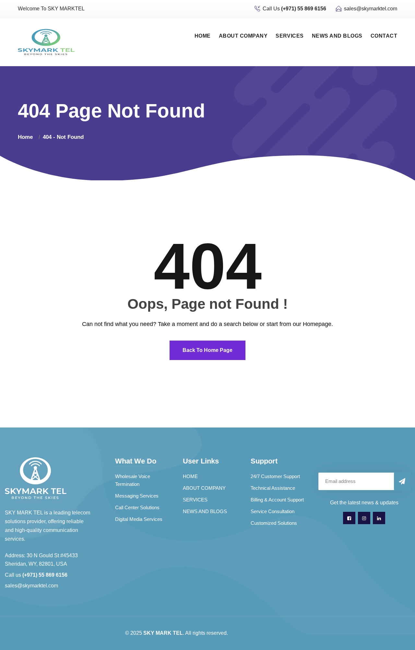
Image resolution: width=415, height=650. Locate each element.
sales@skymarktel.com (370, 8)
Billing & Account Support (277, 499)
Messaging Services (137, 496)
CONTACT (384, 36)
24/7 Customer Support (275, 476)
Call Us (294, 8)
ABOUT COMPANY (243, 36)
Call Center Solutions (137, 507)
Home (27, 137)
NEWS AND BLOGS (337, 36)
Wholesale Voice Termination (132, 480)
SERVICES (290, 36)
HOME (203, 36)
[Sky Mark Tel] (46, 41)
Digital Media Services (138, 519)
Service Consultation (272, 511)
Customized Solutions (274, 523)
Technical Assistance (273, 488)
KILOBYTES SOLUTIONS (259, 633)
